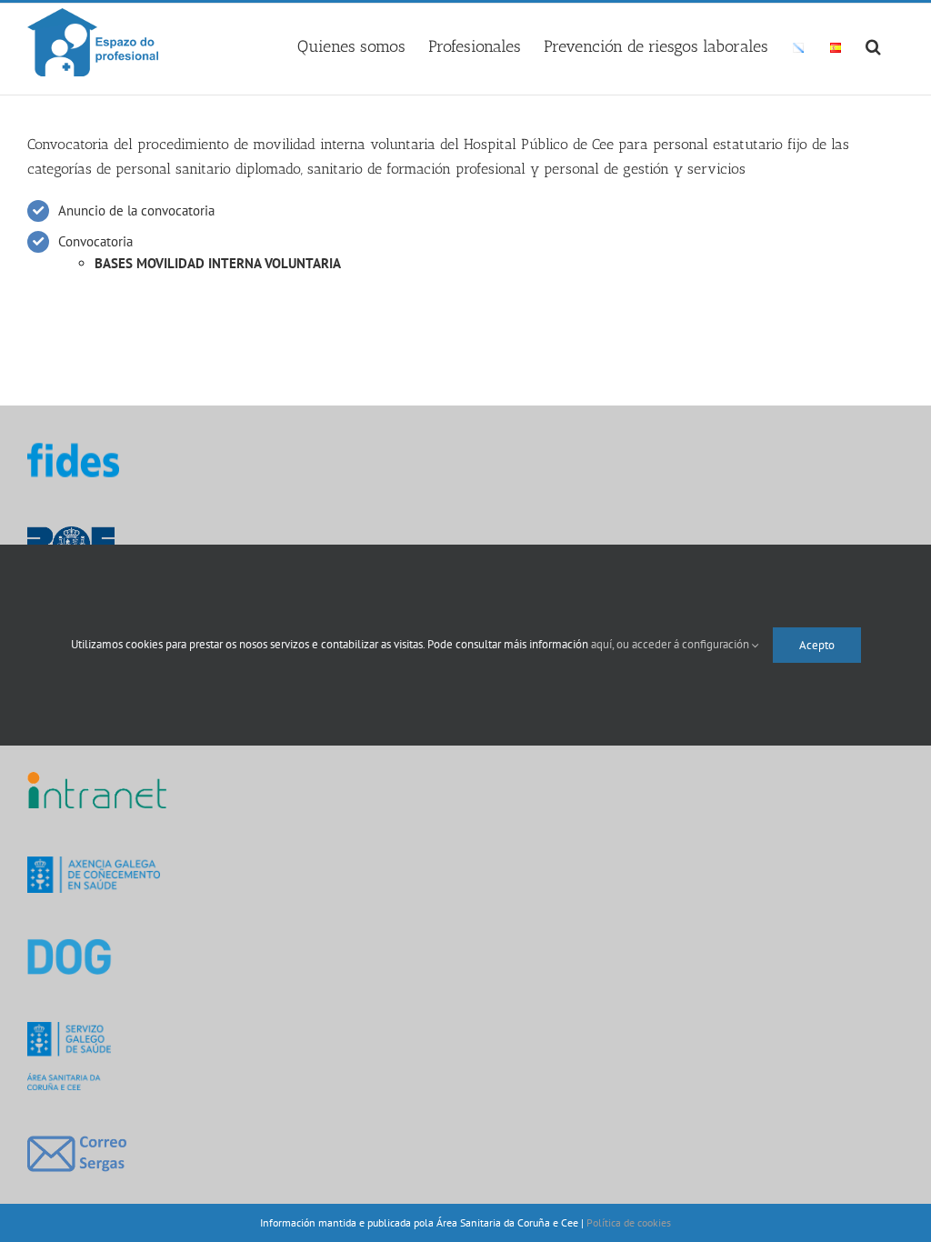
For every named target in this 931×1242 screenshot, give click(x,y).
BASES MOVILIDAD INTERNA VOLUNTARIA (218, 263)
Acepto (817, 645)
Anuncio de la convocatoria (136, 210)
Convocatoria (95, 241)
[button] (873, 44)
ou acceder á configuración (684, 644)
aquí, (603, 644)
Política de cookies (628, 1222)
